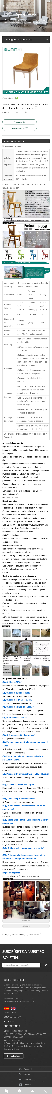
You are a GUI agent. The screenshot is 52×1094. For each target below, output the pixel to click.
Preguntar (18, 122)
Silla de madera (33, 934)
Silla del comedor (17, 934)
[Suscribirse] (46, 965)
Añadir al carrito (18, 128)
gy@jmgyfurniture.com (13, 1040)
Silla (5, 934)
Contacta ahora (13, 1056)
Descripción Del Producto (14, 141)
